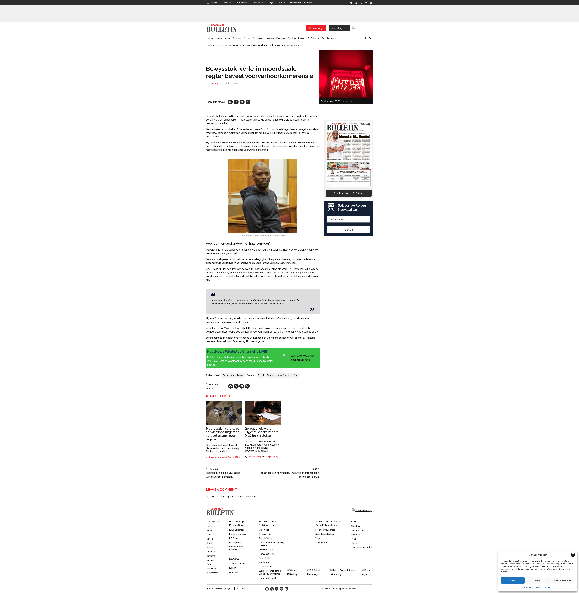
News (217, 45)
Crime (270, 375)
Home (209, 45)
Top (296, 375)
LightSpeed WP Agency (345, 589)
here (270, 356)
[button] (572, 554)
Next (314, 468)
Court (261, 375)
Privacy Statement (544, 587)
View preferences (562, 580)
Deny (538, 580)
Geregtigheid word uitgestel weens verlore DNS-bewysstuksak (261, 432)
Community (316, 28)
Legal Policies (242, 589)
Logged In (228, 496)
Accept (512, 580)
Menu (214, 2)
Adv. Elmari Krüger (216, 268)
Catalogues (339, 28)
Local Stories (283, 375)
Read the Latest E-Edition (348, 193)
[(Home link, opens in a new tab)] (220, 511)
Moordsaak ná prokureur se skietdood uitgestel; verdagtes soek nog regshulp (223, 434)
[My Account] (365, 38)
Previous (213, 468)
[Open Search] (369, 38)
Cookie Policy (528, 587)
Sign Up (348, 229)
